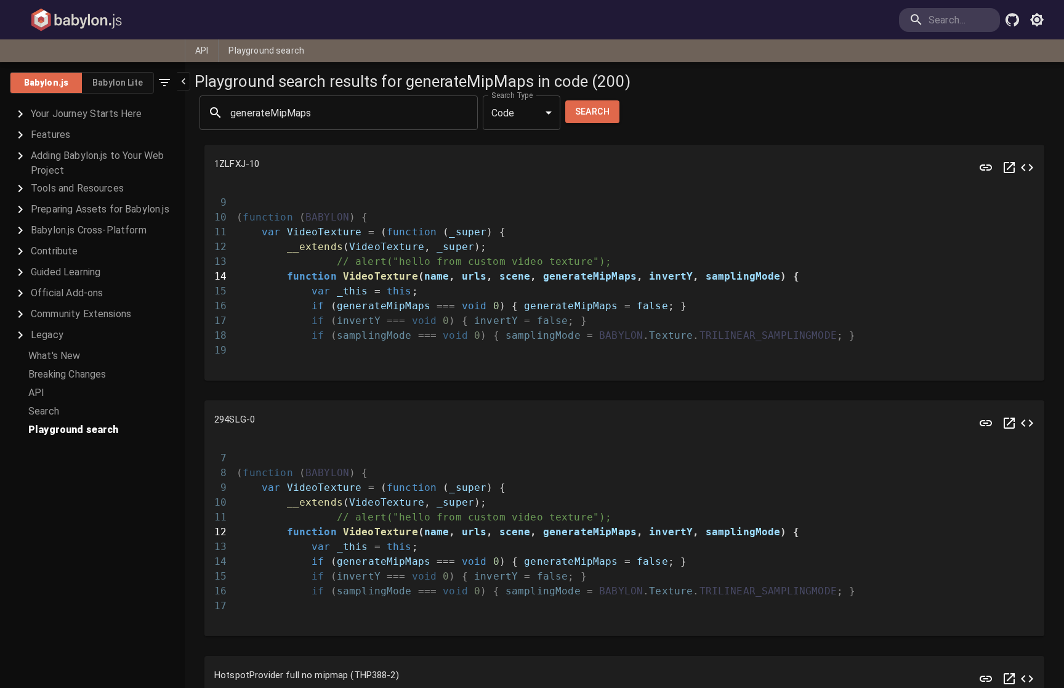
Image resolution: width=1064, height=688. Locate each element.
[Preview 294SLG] (985, 423)
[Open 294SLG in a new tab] (1009, 423)
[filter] (164, 82)
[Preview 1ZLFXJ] (985, 167)
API (201, 50)
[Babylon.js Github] (1012, 19)
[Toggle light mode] (1037, 19)
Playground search (266, 50)
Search (592, 111)
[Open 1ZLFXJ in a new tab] (1009, 167)
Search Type (512, 95)
